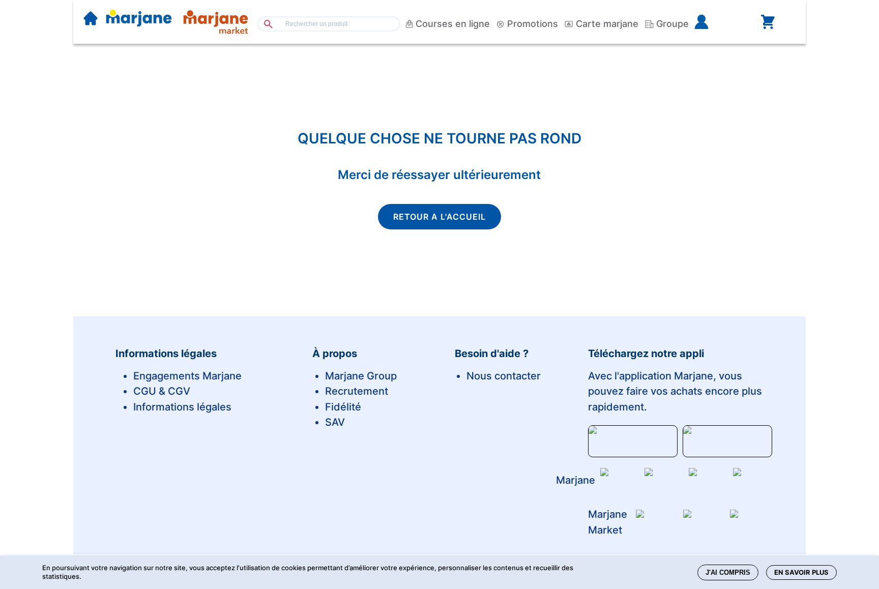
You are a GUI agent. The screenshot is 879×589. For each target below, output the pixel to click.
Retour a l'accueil (439, 217)
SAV (335, 422)
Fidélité (343, 407)
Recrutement (356, 391)
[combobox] (328, 24)
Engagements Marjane (187, 376)
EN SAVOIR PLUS (801, 572)
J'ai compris (728, 572)
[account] (718, 22)
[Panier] (767, 22)
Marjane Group (361, 376)
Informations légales (182, 407)
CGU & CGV (161, 391)
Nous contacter (503, 376)
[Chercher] (264, 24)
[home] (90, 19)
